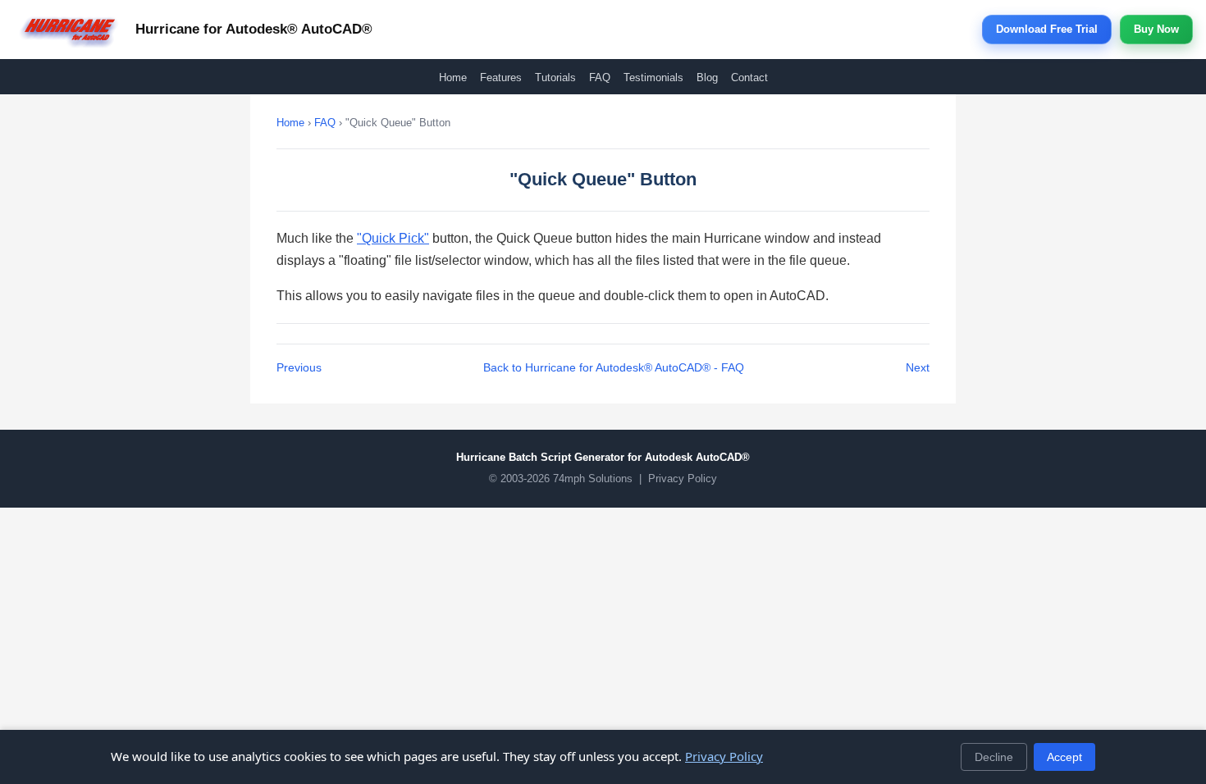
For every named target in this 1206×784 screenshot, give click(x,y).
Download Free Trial (1047, 29)
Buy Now (1156, 29)
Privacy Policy (682, 478)
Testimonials (653, 77)
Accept (1064, 756)
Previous (299, 367)
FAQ (599, 77)
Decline (994, 756)
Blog (707, 77)
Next (918, 367)
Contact (749, 77)
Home (453, 77)
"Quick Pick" (393, 238)
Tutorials (555, 77)
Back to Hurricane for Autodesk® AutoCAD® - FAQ (613, 367)
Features (501, 77)
